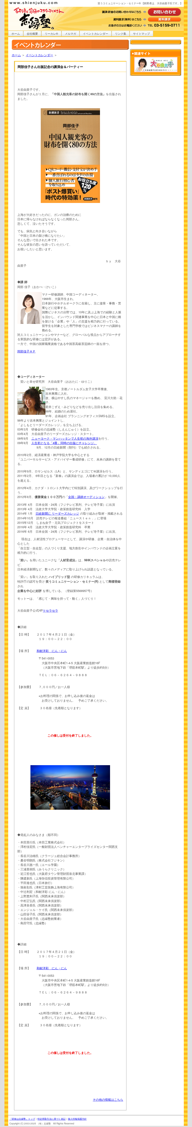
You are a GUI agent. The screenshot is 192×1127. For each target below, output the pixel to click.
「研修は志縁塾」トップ (22, 1118)
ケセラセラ (50, 610)
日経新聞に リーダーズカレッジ (57, 513)
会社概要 (32, 33)
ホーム (15, 33)
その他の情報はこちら (108, 1099)
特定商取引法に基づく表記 (51, 1118)
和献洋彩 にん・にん (52, 650)
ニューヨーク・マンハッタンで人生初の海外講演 (64, 438)
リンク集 (120, 33)
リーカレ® (51, 33)
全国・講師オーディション (86, 496)
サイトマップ (141, 33)
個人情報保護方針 (77, 1118)
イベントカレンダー (95, 33)
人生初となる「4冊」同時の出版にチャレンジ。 (64, 443)
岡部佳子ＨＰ (26, 351)
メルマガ (70, 33)
